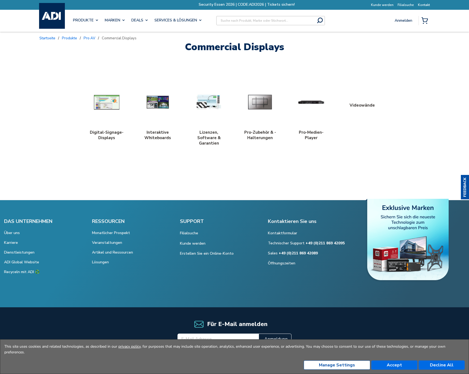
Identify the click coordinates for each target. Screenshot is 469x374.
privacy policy (129, 346)
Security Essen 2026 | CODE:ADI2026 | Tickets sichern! (234, 4)
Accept (394, 365)
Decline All (442, 365)
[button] (465, 187)
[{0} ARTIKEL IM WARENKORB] (426, 21)
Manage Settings (337, 365)
